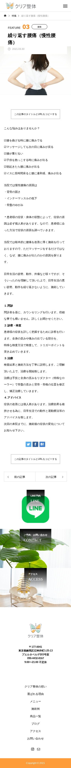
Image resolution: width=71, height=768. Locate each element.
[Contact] (38, 749)
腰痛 (39, 27)
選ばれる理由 (35, 693)
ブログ (35, 723)
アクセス (35, 731)
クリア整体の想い (35, 686)
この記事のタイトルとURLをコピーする (35, 114)
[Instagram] (33, 749)
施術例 (35, 708)
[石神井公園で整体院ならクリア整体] (21, 6)
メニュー (35, 701)
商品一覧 (35, 716)
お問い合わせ (35, 738)
